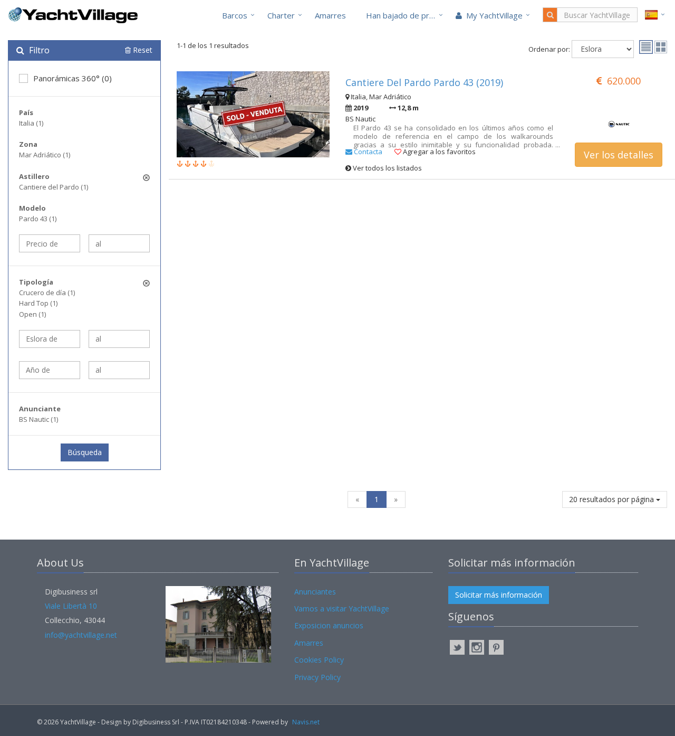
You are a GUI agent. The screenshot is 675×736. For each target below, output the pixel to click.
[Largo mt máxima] (119, 339)
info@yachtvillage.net (81, 635)
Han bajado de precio (405, 15)
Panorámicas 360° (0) (72, 78)
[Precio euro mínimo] (49, 243)
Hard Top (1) (38, 303)
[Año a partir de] (49, 370)
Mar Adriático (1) (44, 154)
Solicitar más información (498, 595)
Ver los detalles (618, 154)
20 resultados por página (612, 499)
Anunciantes (315, 592)
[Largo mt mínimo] (49, 339)
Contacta (367, 151)
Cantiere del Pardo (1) (53, 187)
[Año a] (119, 370)
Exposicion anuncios (328, 625)
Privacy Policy (317, 677)
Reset (141, 50)
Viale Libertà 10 (71, 606)
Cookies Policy (319, 660)
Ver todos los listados (386, 168)
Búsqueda (85, 452)
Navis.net (306, 722)
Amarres (330, 15)
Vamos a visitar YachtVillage (341, 608)
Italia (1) (31, 123)
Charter (281, 15)
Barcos (234, 15)
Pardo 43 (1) (37, 218)
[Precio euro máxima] (119, 243)
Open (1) (32, 314)
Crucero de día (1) (47, 292)
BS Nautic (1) (38, 419)
